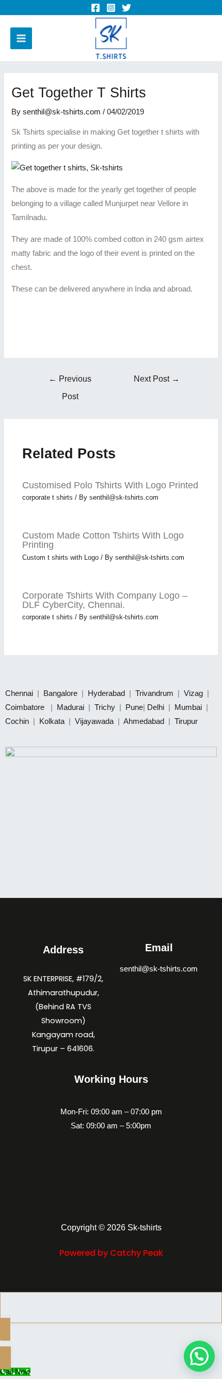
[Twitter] (126, 7)
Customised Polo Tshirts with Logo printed (110, 485)
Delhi (156, 707)
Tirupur (186, 721)
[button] (199, 1356)
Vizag (194, 693)
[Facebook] (95, 7)
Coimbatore (27, 707)
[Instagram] (111, 7)
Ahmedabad (144, 721)
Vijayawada (95, 721)
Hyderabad (107, 693)
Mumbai (189, 707)
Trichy (105, 707)
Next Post (157, 378)
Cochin (18, 721)
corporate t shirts (47, 497)
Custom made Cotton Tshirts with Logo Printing (103, 540)
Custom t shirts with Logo (60, 557)
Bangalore (60, 693)
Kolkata (53, 721)
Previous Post (70, 381)
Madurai (71, 707)
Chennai (19, 693)
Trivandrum (155, 693)
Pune (134, 707)
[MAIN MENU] (21, 38)
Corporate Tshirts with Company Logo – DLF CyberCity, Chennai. (104, 600)
